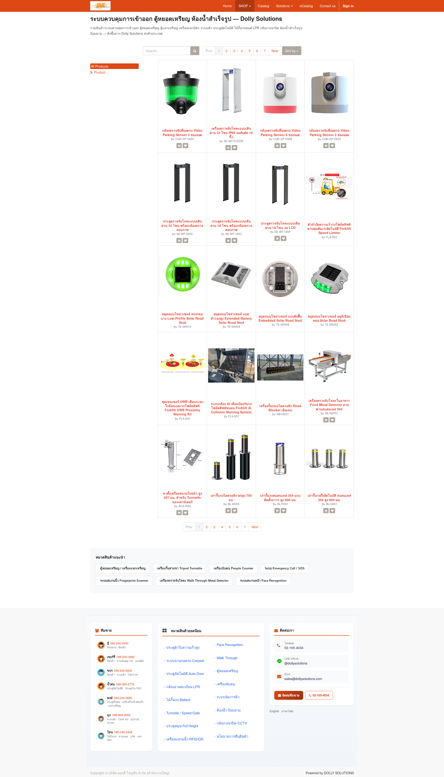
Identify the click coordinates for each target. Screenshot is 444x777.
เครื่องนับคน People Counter (233, 568)
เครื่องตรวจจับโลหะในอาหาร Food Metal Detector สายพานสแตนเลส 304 (329, 404)
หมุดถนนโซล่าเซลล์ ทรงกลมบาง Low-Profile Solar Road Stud (182, 318)
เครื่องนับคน (226, 683)
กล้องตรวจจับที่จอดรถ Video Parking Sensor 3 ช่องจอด (182, 132)
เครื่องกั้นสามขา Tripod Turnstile (179, 568)
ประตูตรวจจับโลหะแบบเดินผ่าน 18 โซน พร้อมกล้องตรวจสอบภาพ (231, 225)
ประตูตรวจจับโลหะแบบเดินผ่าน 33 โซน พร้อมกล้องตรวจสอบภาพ (182, 225)
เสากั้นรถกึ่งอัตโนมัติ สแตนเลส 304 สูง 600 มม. (329, 497)
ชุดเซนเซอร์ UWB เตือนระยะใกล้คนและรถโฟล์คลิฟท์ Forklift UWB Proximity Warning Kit (182, 407)
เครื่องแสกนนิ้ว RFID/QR (185, 738)
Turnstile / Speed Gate (183, 712)
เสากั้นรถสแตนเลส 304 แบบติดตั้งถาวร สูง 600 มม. (280, 497)
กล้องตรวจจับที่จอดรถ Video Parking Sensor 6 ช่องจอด (280, 132)
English (274, 711)
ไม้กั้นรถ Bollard (178, 699)
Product (99, 72)
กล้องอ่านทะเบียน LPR (183, 686)
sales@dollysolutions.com (303, 678)
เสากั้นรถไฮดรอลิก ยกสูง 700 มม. (231, 497)
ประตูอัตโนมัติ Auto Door (185, 673)
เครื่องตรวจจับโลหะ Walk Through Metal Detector (194, 580)
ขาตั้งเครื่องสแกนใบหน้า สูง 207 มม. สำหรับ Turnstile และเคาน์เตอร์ (182, 497)
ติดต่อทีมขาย (290, 695)
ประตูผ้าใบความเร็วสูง (182, 647)
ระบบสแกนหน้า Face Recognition (263, 580)
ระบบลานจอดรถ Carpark (185, 660)
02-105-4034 (293, 647)
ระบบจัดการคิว (228, 696)
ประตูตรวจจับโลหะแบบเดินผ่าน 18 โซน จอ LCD (280, 225)
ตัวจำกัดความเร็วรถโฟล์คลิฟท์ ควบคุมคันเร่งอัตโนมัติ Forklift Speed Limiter (329, 228)
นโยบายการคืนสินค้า (232, 736)
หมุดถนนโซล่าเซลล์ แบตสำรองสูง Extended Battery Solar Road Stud (231, 318)
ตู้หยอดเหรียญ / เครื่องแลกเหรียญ (122, 568)
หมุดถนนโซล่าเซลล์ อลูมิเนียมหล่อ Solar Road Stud (329, 318)
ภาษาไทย (287, 711)
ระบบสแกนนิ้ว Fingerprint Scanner (124, 580)
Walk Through (227, 657)
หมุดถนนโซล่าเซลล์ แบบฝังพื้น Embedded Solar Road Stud (280, 318)
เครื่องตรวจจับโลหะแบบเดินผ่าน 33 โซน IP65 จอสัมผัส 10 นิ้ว (231, 132)
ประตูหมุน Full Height (182, 725)
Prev (209, 50)
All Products (99, 66)
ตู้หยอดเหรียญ (227, 670)
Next (274, 50)
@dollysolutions (295, 663)
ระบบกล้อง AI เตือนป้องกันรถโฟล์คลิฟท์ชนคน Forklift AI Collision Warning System (231, 408)
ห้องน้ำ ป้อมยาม (229, 710)
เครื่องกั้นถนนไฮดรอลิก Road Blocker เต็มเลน (280, 408)
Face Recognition (230, 644)
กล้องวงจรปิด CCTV (232, 723)
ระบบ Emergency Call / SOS (285, 568)
